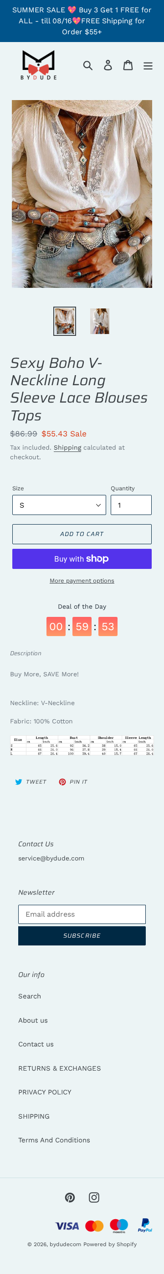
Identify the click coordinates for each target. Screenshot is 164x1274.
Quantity (123, 488)
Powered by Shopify (110, 1244)
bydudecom (65, 1244)
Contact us (36, 1044)
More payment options (82, 580)
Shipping (67, 447)
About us (33, 1020)
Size (18, 488)
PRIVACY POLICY (45, 1092)
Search (29, 996)
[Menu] (148, 65)
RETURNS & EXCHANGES (59, 1068)
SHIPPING (34, 1116)
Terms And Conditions (54, 1140)
